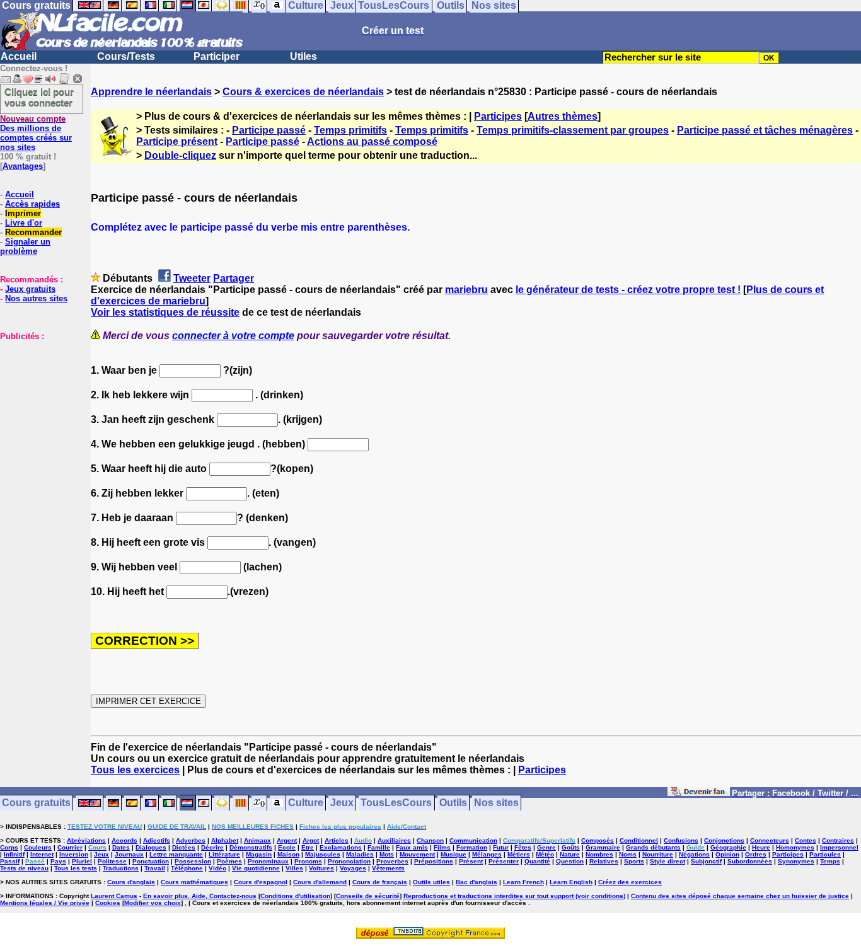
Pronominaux (268, 861)
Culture (305, 803)
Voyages (353, 868)
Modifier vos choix (152, 902)
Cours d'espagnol (260, 882)
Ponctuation (150, 861)
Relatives (603, 861)
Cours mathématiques (194, 882)
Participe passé (269, 130)
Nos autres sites (36, 298)
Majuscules (322, 854)
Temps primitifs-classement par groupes (573, 130)
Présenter (503, 861)
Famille (378, 847)
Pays (58, 861)
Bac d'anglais (476, 882)
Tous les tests (75, 868)
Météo (545, 854)
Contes (805, 840)
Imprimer (23, 213)
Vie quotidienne (256, 868)
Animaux (257, 840)
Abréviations (86, 840)
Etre (307, 847)
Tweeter (192, 278)
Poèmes (229, 861)
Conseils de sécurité (368, 895)
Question (570, 861)
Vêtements (388, 868)
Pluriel (82, 861)
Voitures (321, 868)
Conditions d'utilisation (295, 895)
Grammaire (603, 847)
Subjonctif (706, 861)
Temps (830, 861)
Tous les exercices (135, 769)
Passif (10, 861)
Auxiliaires (394, 840)
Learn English (571, 882)
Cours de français (379, 882)
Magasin (259, 854)
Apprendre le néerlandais (151, 91)
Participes (498, 116)
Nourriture (657, 854)
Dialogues (151, 847)
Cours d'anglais (131, 882)
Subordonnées (749, 861)
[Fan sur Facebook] (698, 793)
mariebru (466, 289)
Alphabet (224, 840)
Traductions (121, 868)
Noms (628, 854)
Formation (471, 847)
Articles (337, 840)
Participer (217, 56)
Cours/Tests (126, 56)
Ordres (755, 854)
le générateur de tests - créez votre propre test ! (628, 289)
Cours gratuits (36, 803)
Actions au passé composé (372, 141)
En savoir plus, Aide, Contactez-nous (200, 895)
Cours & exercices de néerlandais (303, 91)
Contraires (838, 840)
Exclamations (341, 847)
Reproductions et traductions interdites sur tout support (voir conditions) (514, 895)
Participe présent (176, 141)
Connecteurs (769, 840)
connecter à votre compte (233, 335)
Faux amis (412, 847)
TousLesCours (396, 803)
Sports (634, 861)
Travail (154, 868)
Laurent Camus (114, 895)
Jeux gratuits (30, 289)
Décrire (212, 847)
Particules (825, 854)
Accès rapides (32, 204)
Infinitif (14, 854)
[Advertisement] (38, 404)
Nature (570, 854)
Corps (9, 847)
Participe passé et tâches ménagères (765, 130)
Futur (501, 847)
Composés (597, 840)
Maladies (360, 854)
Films (442, 847)
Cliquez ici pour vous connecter (39, 97)
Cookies (107, 902)
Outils (453, 803)
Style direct (667, 861)
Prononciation (349, 861)
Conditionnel (639, 840)
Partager (233, 278)
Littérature (224, 854)
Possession (193, 861)
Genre (546, 847)
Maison (288, 854)
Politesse (112, 861)
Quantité (537, 861)
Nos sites (496, 803)
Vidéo (217, 868)
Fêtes (522, 847)
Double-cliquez (180, 155)
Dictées (183, 847)
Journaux (129, 854)
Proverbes (392, 861)
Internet (42, 854)
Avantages (23, 166)
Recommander (33, 232)
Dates (121, 847)
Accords (124, 840)
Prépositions (433, 861)
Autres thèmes (563, 116)
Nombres (599, 854)
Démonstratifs (250, 847)
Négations (694, 854)
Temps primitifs (350, 130)
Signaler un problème (25, 246)
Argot (311, 840)
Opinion (727, 854)
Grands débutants (653, 847)
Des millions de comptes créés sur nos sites (36, 133)
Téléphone (187, 868)
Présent (471, 861)
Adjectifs (156, 840)
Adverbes (190, 840)
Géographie (728, 847)
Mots (386, 854)
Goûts (571, 847)
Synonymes (796, 861)
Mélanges (487, 854)
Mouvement (417, 854)
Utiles (303, 56)
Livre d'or (23, 223)
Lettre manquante (176, 854)
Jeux (342, 803)
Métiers (518, 854)
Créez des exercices (630, 882)
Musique (453, 854)
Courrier (70, 847)
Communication (473, 840)
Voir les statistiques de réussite (165, 312)
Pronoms (308, 861)
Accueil (19, 56)
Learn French (523, 882)
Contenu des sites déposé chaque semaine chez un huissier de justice (740, 895)
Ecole (287, 847)
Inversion (73, 854)
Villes (294, 868)
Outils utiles (431, 882)
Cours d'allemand (320, 882)
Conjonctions (724, 840)
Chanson (430, 840)
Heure (761, 847)
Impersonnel (839, 847)
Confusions (681, 840)
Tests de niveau (24, 868)
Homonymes (795, 847)
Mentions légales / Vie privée (45, 902)
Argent (287, 840)
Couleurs (38, 847)
